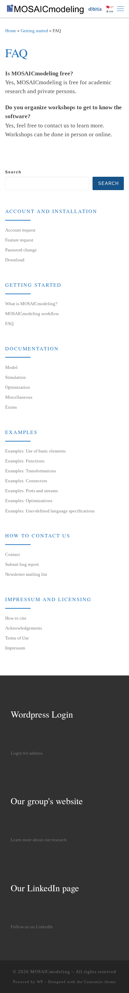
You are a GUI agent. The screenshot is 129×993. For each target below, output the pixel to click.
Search (13, 172)
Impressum (15, 647)
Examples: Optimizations (28, 500)
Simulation (15, 377)
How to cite (15, 618)
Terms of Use (17, 638)
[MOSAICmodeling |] (61, 8)
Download (14, 259)
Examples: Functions (24, 460)
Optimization (17, 387)
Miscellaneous (18, 397)
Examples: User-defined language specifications (50, 510)
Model (11, 367)
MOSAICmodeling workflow (32, 313)
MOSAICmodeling (50, 971)
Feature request (19, 240)
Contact (12, 554)
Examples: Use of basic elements (35, 451)
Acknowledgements (23, 628)
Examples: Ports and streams (31, 490)
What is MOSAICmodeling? (31, 303)
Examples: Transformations (30, 470)
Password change (21, 249)
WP (40, 982)
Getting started (34, 30)
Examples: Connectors (26, 480)
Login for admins (27, 753)
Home (10, 30)
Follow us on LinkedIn (32, 926)
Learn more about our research (39, 839)
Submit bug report (22, 564)
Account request (20, 230)
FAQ (9, 323)
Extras (11, 407)
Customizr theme (100, 982)
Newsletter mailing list (26, 574)
